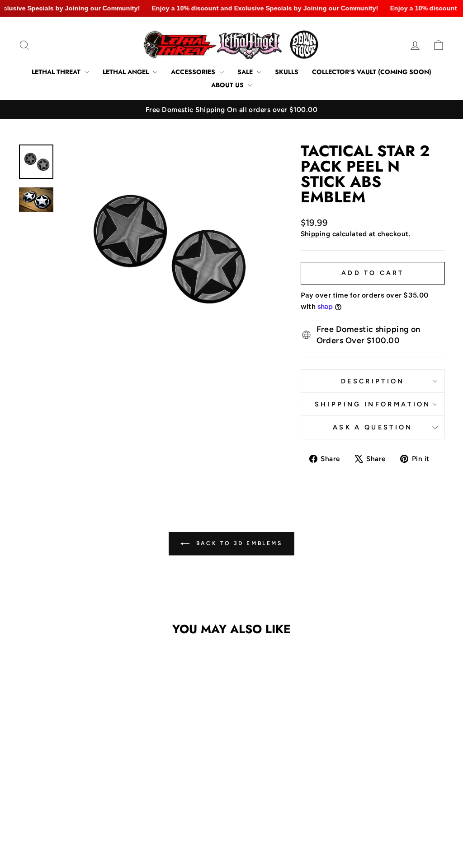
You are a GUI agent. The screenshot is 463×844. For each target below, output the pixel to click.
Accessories (194, 71)
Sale (246, 71)
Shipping (316, 233)
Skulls (286, 71)
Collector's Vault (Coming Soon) (371, 71)
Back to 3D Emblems (237, 543)
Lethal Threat (57, 71)
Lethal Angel (127, 71)
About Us (228, 84)
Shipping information (372, 404)
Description (373, 381)
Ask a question (372, 427)
